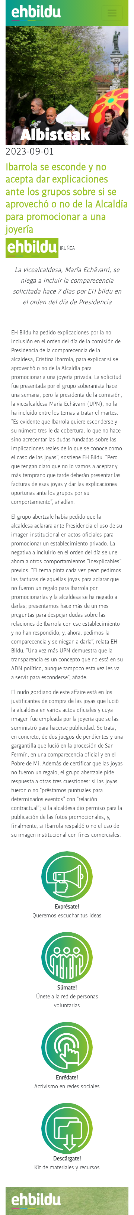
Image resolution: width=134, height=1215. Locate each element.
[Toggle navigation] (112, 13)
